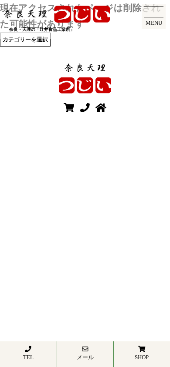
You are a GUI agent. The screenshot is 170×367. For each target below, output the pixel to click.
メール (85, 357)
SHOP (142, 357)
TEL (28, 357)
